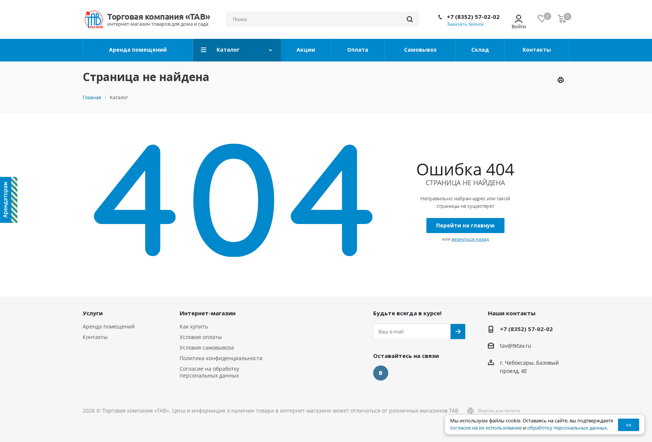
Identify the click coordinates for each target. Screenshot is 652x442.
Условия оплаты (201, 337)
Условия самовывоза (207, 347)
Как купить (194, 326)
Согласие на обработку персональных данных (209, 372)
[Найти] (410, 19)
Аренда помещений (109, 326)
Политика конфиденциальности (221, 358)
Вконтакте (380, 373)
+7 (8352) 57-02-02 (473, 16)
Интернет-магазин (207, 313)
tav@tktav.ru (515, 346)
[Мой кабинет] (519, 19)
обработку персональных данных (567, 428)
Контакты (95, 337)
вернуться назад (470, 239)
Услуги (93, 313)
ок (629, 424)
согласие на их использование (486, 428)
